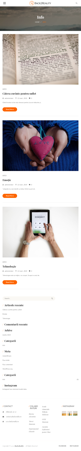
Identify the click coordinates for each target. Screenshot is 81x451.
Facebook (62, 446)
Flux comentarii (8, 365)
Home (37, 22)
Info (4, 89)
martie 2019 (7, 335)
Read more (10, 109)
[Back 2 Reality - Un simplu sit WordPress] (40, 3)
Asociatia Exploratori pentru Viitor (46, 429)
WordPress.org (7, 369)
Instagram (74, 446)
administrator (9, 98)
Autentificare (7, 356)
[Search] (52, 298)
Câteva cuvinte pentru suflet (19, 93)
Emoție (7, 180)
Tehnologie (9, 266)
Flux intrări (6, 360)
